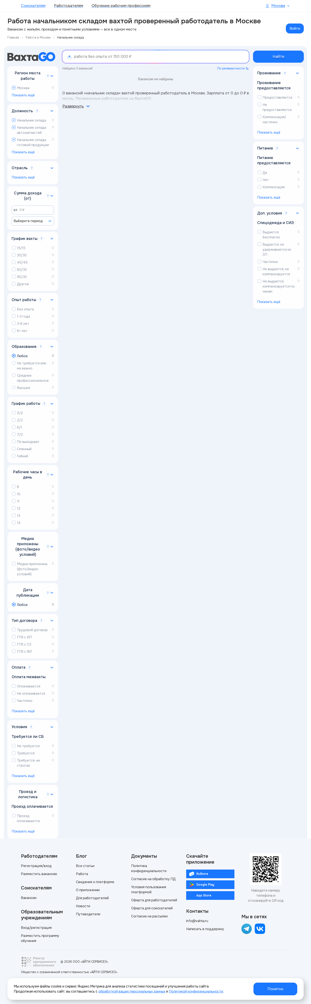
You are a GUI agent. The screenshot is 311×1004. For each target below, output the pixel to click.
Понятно (275, 989)
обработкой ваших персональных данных (131, 991)
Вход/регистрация (36, 927)
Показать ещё (23, 95)
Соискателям (33, 5)
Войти (295, 28)
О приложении (88, 890)
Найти (278, 56)
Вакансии (28, 898)
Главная (13, 37)
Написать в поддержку (205, 929)
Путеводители (88, 914)
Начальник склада (70, 37)
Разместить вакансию (39, 874)
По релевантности (231, 68)
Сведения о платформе (95, 882)
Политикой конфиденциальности (196, 991)
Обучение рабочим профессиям (121, 5)
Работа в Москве (38, 37)
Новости (83, 906)
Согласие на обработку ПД (153, 879)
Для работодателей (92, 898)
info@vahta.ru (197, 921)
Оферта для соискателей (152, 908)
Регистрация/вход (36, 866)
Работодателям (68, 5)
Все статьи (85, 866)
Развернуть (73, 106)
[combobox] (33, 221)
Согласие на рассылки (149, 916)
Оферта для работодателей (154, 900)
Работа (82, 874)
